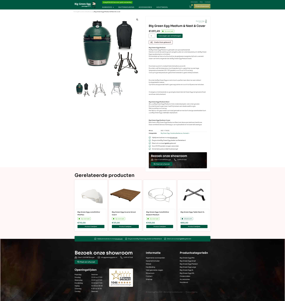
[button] (137, 20)
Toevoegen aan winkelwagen (169, 36)
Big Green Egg (165, 133)
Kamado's (186, 133)
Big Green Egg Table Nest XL (193, 212)
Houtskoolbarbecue (86, 11)
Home (75, 11)
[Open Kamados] (113, 7)
